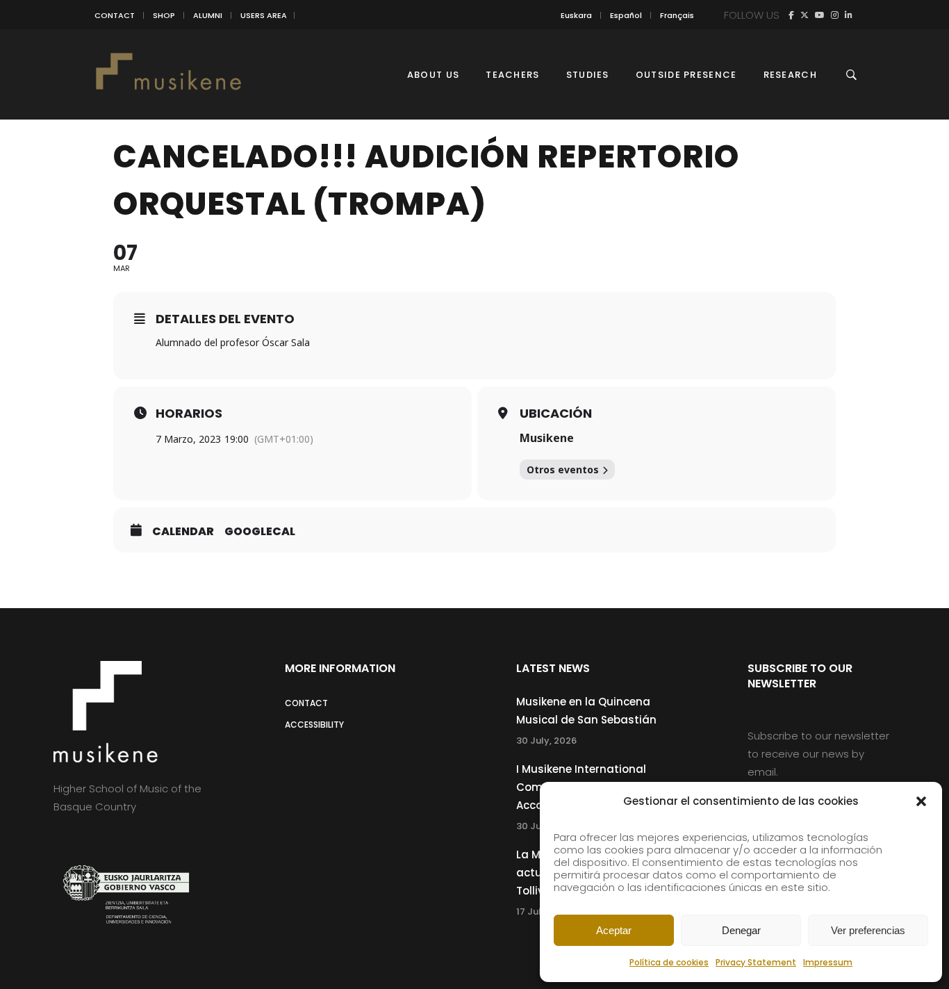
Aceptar (614, 930)
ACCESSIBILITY (314, 724)
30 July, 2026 (546, 740)
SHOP (164, 15)
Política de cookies (669, 962)
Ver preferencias (868, 930)
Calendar (183, 532)
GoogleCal (259, 532)
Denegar (741, 930)
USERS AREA (263, 15)
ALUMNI (207, 15)
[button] (921, 801)
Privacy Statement (756, 962)
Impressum (827, 962)
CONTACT (114, 15)
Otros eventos (563, 469)
